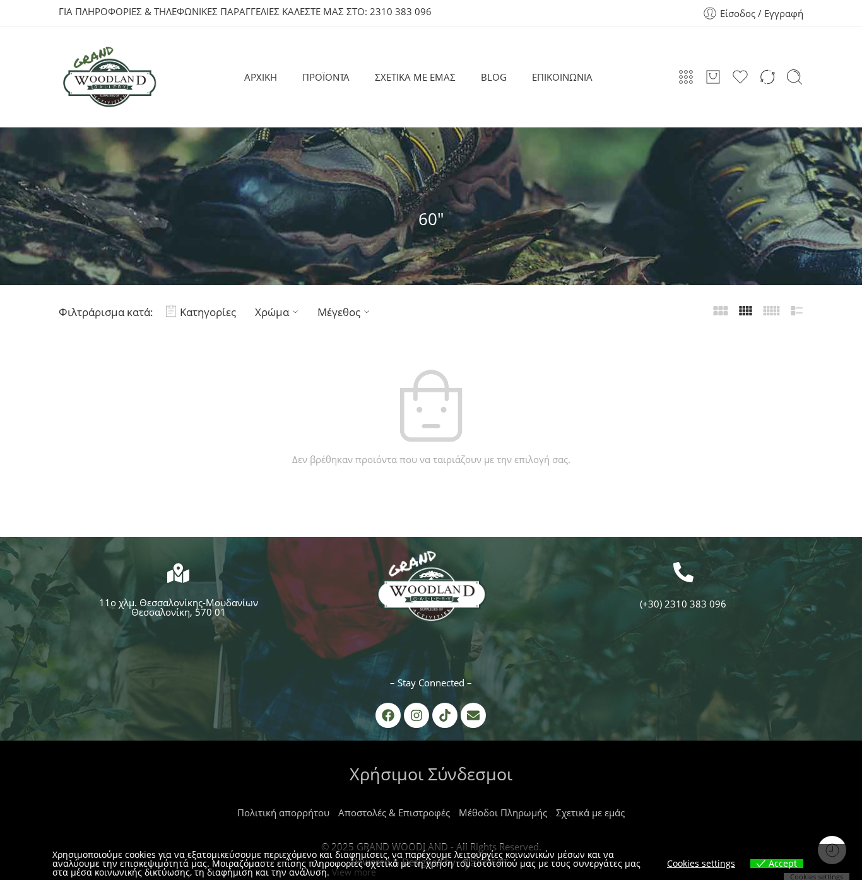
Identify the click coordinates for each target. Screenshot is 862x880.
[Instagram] (416, 715)
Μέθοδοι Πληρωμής (503, 812)
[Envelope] (473, 715)
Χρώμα (272, 311)
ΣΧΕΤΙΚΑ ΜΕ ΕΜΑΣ (415, 77)
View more (354, 872)
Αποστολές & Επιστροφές (394, 812)
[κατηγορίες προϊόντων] (686, 77)
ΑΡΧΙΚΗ (260, 77)
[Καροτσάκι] (713, 77)
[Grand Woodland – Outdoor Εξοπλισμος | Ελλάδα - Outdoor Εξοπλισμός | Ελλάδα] (109, 77)
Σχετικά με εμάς (590, 812)
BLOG (494, 77)
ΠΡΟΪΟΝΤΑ (326, 77)
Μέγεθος (338, 311)
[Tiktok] (445, 715)
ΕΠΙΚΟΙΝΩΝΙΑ (562, 77)
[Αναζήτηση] (794, 77)
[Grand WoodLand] (431, 589)
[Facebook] (388, 715)
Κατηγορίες (208, 311)
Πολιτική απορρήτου (283, 812)
